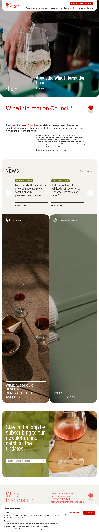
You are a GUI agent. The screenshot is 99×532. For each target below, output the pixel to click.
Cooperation (82, 4)
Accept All (89, 512)
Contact (89, 4)
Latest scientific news (24, 181)
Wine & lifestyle (31, 8)
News (75, 8)
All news (85, 172)
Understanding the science (48, 8)
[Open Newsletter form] (43, 461)
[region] (49, 517)
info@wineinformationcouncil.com (67, 502)
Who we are (74, 4)
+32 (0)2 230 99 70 (60, 499)
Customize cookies (74, 512)
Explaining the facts (86, 8)
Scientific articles (65, 8)
